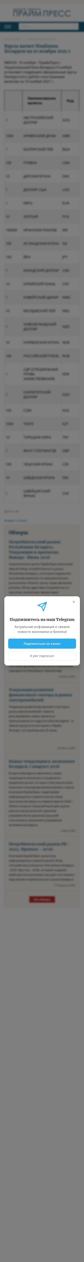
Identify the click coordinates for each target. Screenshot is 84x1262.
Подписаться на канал (42, 643)
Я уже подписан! (42, 656)
